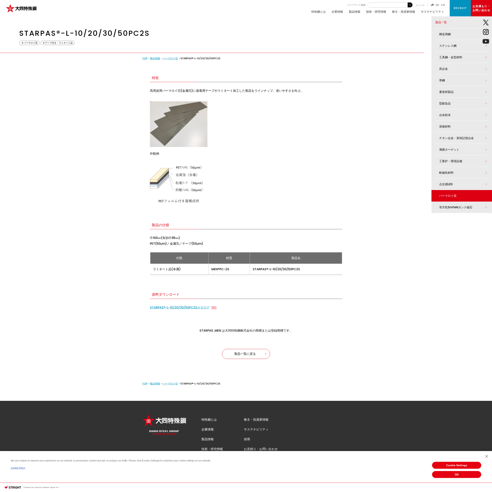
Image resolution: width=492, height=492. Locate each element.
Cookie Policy (18, 468)
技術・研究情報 (376, 12)
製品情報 (354, 12)
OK (457, 474)
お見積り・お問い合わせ (261, 449)
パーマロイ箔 (170, 58)
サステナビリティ (432, 12)
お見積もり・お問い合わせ (481, 8)
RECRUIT (460, 8)
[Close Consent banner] (486, 456)
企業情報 (337, 12)
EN (437, 5)
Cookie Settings (456, 465)
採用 (247, 439)
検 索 (410, 5)
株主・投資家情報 (403, 12)
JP (432, 5)
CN (443, 5)
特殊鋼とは (318, 12)
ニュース (420, 5)
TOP (144, 58)
